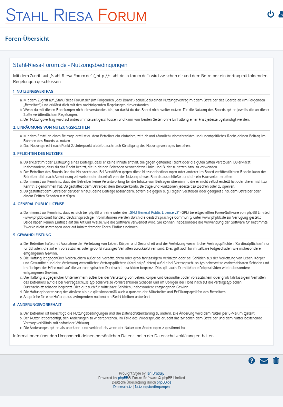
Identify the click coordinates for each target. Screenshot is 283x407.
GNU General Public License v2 (154, 212)
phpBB (123, 378)
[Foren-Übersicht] (76, 13)
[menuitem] (271, 15)
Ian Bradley (155, 373)
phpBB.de (164, 382)
